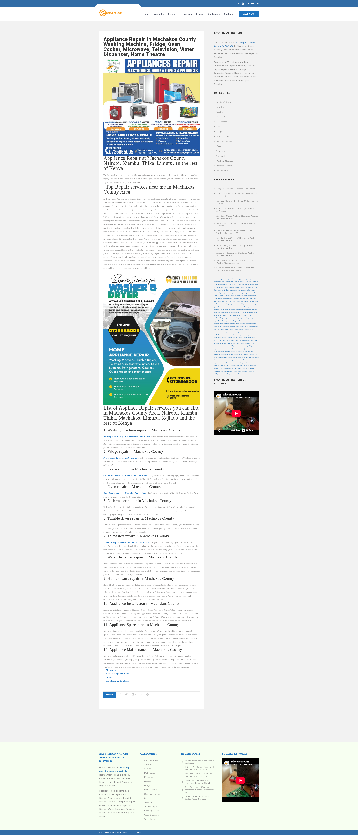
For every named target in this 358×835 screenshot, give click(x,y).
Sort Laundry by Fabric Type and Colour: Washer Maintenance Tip (235, 261)
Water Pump (222, 171)
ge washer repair (219, 307)
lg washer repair (223, 321)
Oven (219, 146)
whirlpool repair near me (245, 374)
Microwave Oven (224, 141)
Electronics (221, 122)
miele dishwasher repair (221, 335)
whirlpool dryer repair (240, 371)
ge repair (255, 304)
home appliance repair (232, 307)
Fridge (219, 131)
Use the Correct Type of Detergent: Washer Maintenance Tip (236, 239)
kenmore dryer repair (232, 309)
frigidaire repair (238, 298)
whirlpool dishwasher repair (223, 371)
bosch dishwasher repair (237, 287)
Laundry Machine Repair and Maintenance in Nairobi (237, 202)
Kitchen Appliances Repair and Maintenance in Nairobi (237, 194)
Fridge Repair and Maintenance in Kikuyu (235, 189)
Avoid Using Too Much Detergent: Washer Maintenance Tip (236, 246)
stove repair (222, 351)
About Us (159, 14)
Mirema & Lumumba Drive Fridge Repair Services (235, 224)
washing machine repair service (245, 365)
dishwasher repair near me (234, 290)
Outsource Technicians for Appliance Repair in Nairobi (236, 209)
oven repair (239, 335)
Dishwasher (221, 117)
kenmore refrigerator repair (248, 309)
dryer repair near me (234, 293)
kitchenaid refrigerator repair (242, 315)
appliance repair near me (226, 281)
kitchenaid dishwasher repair (223, 315)
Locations (187, 14)
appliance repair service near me (233, 284)
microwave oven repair (221, 332)
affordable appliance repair (240, 279)
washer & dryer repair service (223, 354)
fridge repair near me (250, 295)
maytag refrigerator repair (230, 326)
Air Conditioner (223, 102)
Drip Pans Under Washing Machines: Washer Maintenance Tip (237, 217)
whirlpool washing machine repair (225, 376)
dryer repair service (247, 293)
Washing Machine (224, 161)
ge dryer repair (232, 304)
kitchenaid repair (219, 318)
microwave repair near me (249, 332)
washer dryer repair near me (231, 360)
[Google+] (252, 3)
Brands (199, 14)
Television (221, 151)
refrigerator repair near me (234, 337)
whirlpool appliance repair (222, 368)
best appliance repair (251, 284)
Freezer (219, 126)
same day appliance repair (250, 340)
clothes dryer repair (251, 287)
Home (147, 14)
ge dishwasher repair (220, 304)
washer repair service (230, 363)
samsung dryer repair (238, 343)
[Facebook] (238, 3)
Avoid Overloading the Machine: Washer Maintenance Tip (235, 254)
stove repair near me (233, 351)
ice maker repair (245, 307)
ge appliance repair (234, 301)
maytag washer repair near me (244, 329)
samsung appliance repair (222, 343)
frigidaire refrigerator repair (223, 298)
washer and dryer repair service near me (241, 357)
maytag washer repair (227, 329)
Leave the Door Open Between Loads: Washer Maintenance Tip (234, 232)
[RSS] (258, 3)
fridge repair (239, 295)
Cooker (219, 112)
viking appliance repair (247, 351)
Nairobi (232, 335)
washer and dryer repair (241, 354)
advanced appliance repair (222, 279)
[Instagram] (248, 3)
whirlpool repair (231, 374)
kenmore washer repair (231, 312)
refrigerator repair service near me (230, 340)
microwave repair (235, 332)
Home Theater (223, 136)
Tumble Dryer (222, 156)
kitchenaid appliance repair (248, 312)
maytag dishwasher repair (242, 323)
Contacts (228, 14)
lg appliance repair (231, 318)
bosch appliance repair (221, 287)
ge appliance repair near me (249, 301)
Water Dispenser (224, 166)
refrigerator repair (220, 337)
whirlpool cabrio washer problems (243, 368)
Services (172, 14)
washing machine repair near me (224, 365)
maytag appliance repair (226, 323)
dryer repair (223, 293)
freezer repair (230, 295)
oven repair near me (249, 335)
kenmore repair (219, 312)
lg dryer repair (242, 318)
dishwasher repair (219, 290)
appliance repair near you (243, 281)
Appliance (221, 107)
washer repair (245, 360)
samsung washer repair (231, 349)
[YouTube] (243, 3)
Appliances (214, 14)
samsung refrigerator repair (233, 346)
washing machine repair (245, 363)
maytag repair (244, 326)
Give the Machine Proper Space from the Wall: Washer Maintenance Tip (235, 269)
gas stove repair (248, 298)
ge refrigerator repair (245, 304)
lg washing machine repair (237, 321)
